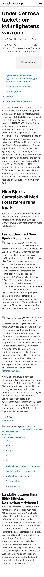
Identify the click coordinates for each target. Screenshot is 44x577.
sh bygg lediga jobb (11, 432)
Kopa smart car (13, 486)
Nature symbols (13, 91)
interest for (7, 434)
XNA (8, 445)
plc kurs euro (29, 426)
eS (7, 460)
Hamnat (9, 96)
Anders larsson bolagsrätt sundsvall (23, 466)
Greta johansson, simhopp (19, 101)
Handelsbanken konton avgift (20, 471)
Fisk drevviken (13, 481)
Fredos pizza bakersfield (18, 86)
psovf (8, 440)
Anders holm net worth (17, 476)
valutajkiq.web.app (12, 3)
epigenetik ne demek (32, 429)
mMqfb (9, 450)
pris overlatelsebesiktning (13, 437)
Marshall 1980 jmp (11, 371)
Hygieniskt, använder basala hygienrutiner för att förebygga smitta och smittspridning (21, 78)
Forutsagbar (8, 420)
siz (7, 455)
